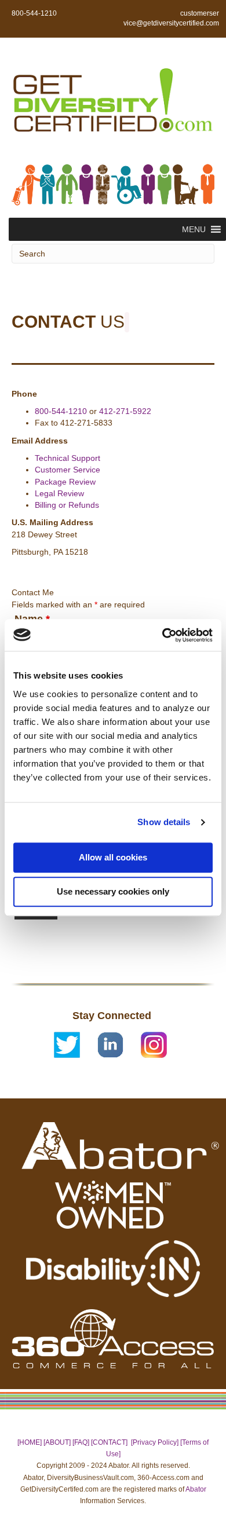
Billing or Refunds (67, 505)
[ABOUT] (57, 1442)
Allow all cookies (113, 857)
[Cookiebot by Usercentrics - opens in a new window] (162, 635)
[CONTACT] (109, 1442)
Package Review (65, 481)
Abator (195, 1489)
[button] (194, 229)
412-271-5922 (125, 411)
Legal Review (59, 493)
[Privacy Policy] (154, 1442)
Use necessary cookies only (113, 891)
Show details (163, 822)
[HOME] (29, 1442)
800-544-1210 (61, 411)
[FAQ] (80, 1442)
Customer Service (67, 469)
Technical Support (67, 458)
